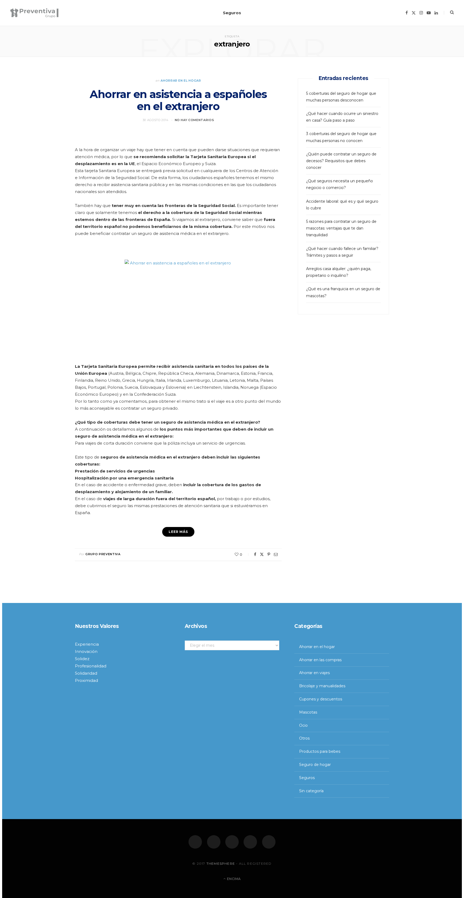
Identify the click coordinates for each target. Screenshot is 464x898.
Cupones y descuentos (320, 699)
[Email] (276, 554)
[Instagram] (232, 842)
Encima (233, 879)
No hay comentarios (194, 120)
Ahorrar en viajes (314, 672)
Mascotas (308, 712)
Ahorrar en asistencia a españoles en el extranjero (178, 100)
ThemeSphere (220, 864)
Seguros (232, 12)
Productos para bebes (319, 751)
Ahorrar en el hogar (181, 80)
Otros (304, 738)
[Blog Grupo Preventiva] (34, 13)
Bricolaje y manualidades (322, 686)
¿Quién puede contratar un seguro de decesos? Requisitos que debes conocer (341, 161)
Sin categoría (311, 790)
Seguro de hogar (315, 764)
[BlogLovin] (269, 842)
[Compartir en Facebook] (255, 554)
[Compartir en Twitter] (262, 554)
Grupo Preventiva (103, 554)
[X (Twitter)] (213, 842)
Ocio (303, 725)
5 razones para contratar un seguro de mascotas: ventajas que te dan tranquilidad (341, 228)
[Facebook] (195, 842)
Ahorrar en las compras (320, 659)
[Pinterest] (268, 554)
